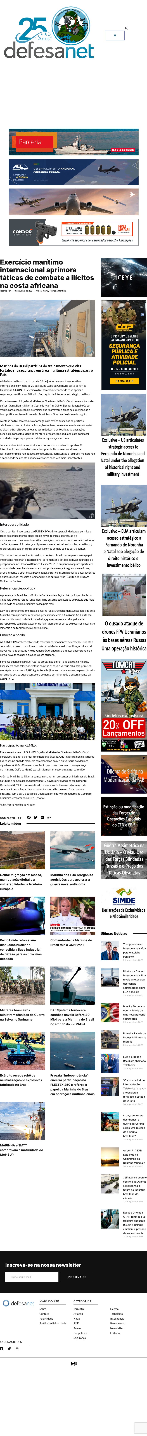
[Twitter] (9, 1348)
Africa (39, 291)
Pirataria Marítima (58, 291)
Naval (45, 291)
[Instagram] (17, 1348)
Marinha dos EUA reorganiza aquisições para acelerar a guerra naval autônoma (71, 879)
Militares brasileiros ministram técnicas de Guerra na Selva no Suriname (22, 1014)
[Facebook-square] (1, 1348)
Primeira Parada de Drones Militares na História (134, 1037)
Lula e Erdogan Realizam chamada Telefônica (134, 1060)
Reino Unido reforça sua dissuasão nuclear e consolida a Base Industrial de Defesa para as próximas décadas (21, 949)
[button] (126, 28)
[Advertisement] (73, 87)
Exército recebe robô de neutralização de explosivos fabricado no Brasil (21, 1080)
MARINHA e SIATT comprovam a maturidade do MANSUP (21, 1150)
